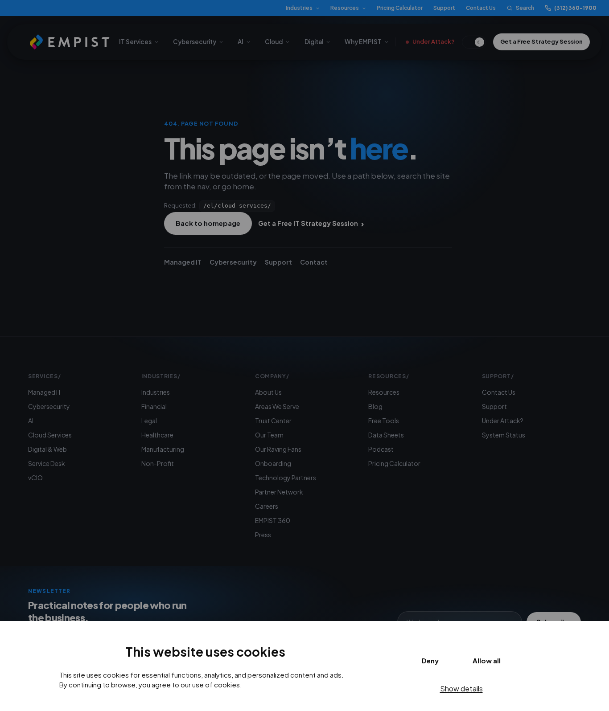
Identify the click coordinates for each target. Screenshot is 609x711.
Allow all (487, 660)
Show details (461, 688)
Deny (430, 660)
